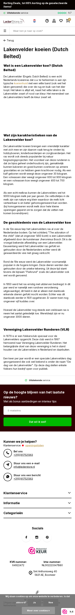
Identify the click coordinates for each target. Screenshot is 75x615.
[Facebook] (26, 537)
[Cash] (37, 593)
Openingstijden (34, 445)
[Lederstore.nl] (13, 21)
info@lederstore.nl (24, 466)
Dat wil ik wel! (37, 421)
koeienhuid (21, 83)
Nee (50, 602)
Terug (10, 40)
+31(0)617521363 (23, 454)
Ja (34, 602)
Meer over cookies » (38, 610)
